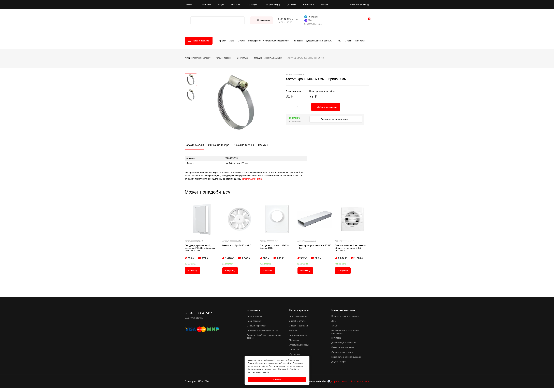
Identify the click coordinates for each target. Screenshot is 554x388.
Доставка (292, 4)
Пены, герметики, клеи (342, 347)
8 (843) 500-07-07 (288, 18)
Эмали (241, 40)
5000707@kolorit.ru (313, 24)
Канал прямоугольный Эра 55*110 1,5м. (314, 246)
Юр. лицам (252, 4)
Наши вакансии (254, 321)
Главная (188, 4)
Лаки (232, 40)
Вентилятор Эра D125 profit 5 (236, 245)
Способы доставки (298, 325)
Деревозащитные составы (319, 40)
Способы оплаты (297, 321)
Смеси (348, 40)
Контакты (235, 4)
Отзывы (263, 145)
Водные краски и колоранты (345, 316)
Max (310, 20)
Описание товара (218, 145)
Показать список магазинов (335, 119)
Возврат (325, 4)
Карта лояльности (298, 335)
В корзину (192, 270)
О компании (205, 4)
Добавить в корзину (327, 107)
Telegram (313, 16)
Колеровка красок (298, 316)
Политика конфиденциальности (262, 330)
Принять (277, 379)
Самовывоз (308, 4)
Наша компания (254, 316)
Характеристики (194, 145)
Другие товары (338, 361)
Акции (221, 4)
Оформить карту (272, 4)
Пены (338, 40)
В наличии (191, 263)
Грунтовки (298, 40)
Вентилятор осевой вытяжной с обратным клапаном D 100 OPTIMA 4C (350, 248)
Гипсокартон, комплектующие (346, 357)
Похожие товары (244, 145)
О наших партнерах (256, 325)
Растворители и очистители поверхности (268, 40)
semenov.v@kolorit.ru (252, 179)
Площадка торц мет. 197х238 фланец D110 (274, 246)
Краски (222, 40)
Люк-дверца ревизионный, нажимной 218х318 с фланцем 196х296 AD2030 (200, 248)
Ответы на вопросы (299, 345)
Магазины (294, 340)
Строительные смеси (342, 352)
